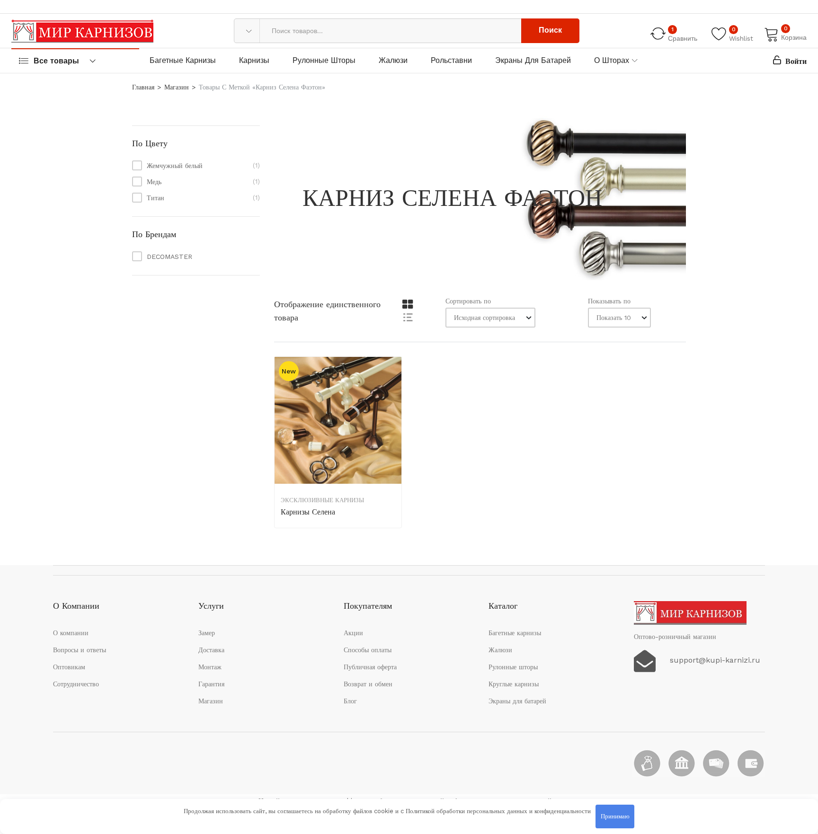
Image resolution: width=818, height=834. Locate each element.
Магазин (176, 87)
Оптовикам (69, 667)
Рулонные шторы (324, 60)
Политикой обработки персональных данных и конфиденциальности (498, 811)
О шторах (611, 60)
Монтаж (210, 667)
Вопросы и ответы (79, 650)
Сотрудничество (76, 684)
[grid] (407, 305)
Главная (143, 87)
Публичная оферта (370, 667)
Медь (154, 182)
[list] (407, 317)
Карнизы (254, 60)
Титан (155, 198)
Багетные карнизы (183, 60)
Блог (350, 701)
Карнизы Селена (308, 511)
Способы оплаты (367, 650)
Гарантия (211, 684)
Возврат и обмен (368, 684)
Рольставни (451, 60)
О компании (71, 633)
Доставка (211, 650)
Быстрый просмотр (393, 417)
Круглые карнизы (514, 684)
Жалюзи (393, 60)
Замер (206, 633)
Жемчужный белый (175, 165)
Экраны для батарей (533, 60)
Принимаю (615, 816)
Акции (353, 633)
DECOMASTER (169, 256)
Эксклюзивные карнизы (322, 500)
